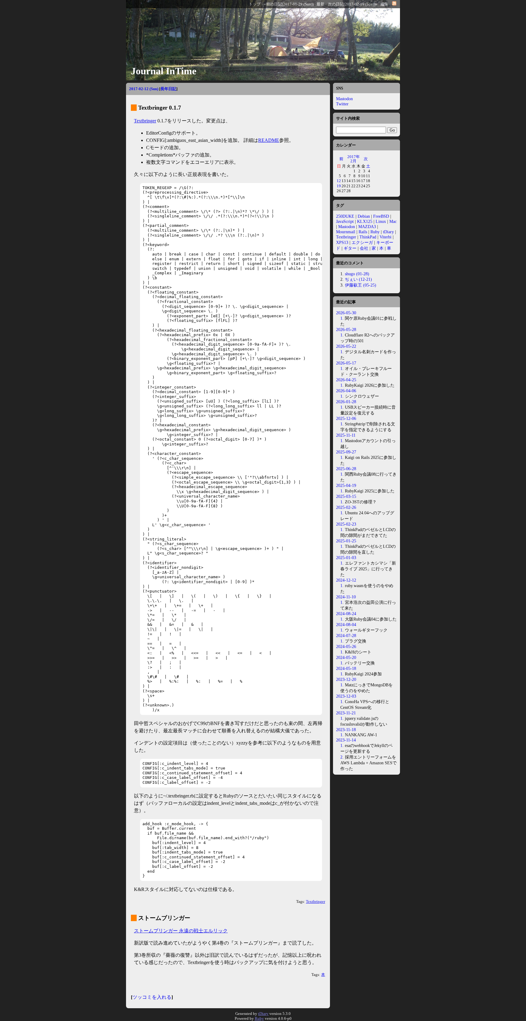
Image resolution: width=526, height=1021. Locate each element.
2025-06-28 (346, 468)
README (268, 140)
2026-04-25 (346, 379)
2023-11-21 (346, 712)
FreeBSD (381, 216)
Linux (381, 221)
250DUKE (345, 216)
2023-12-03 (346, 696)
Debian (364, 216)
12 (339, 180)
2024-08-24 (346, 613)
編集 (384, 4)
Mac (393, 221)
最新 (320, 4)
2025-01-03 (346, 557)
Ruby (375, 231)
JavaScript (345, 221)
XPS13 (342, 242)
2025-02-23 (346, 524)
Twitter (342, 103)
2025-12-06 (346, 418)
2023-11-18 (346, 729)
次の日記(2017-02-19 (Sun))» (352, 4)
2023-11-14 (346, 740)
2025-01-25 (346, 540)
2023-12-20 (346, 679)
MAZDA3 (367, 226)
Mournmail (345, 231)
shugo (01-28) (357, 273)
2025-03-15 (346, 496)
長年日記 (168, 88)
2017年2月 (353, 158)
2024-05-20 (346, 657)
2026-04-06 (346, 390)
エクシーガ (362, 242)
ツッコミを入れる (151, 997)
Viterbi (385, 236)
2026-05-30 (346, 312)
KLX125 (364, 221)
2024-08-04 (346, 624)
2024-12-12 (346, 580)
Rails (363, 231)
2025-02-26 (346, 507)
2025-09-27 (346, 451)
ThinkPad (367, 236)
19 (339, 186)
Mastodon (344, 98)
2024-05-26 (346, 646)
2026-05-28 (346, 329)
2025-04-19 (346, 485)
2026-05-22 (346, 346)
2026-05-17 (346, 363)
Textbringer (145, 120)
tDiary (388, 231)
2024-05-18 (346, 668)
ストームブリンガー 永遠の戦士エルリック (181, 930)
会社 (364, 248)
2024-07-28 (346, 635)
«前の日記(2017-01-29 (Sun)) (289, 4)
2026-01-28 (346, 401)
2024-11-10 (346, 596)
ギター (350, 248)
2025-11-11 (346, 435)
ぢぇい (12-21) (358, 279)
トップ (255, 4)
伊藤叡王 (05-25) (360, 285)
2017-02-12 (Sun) (143, 88)
